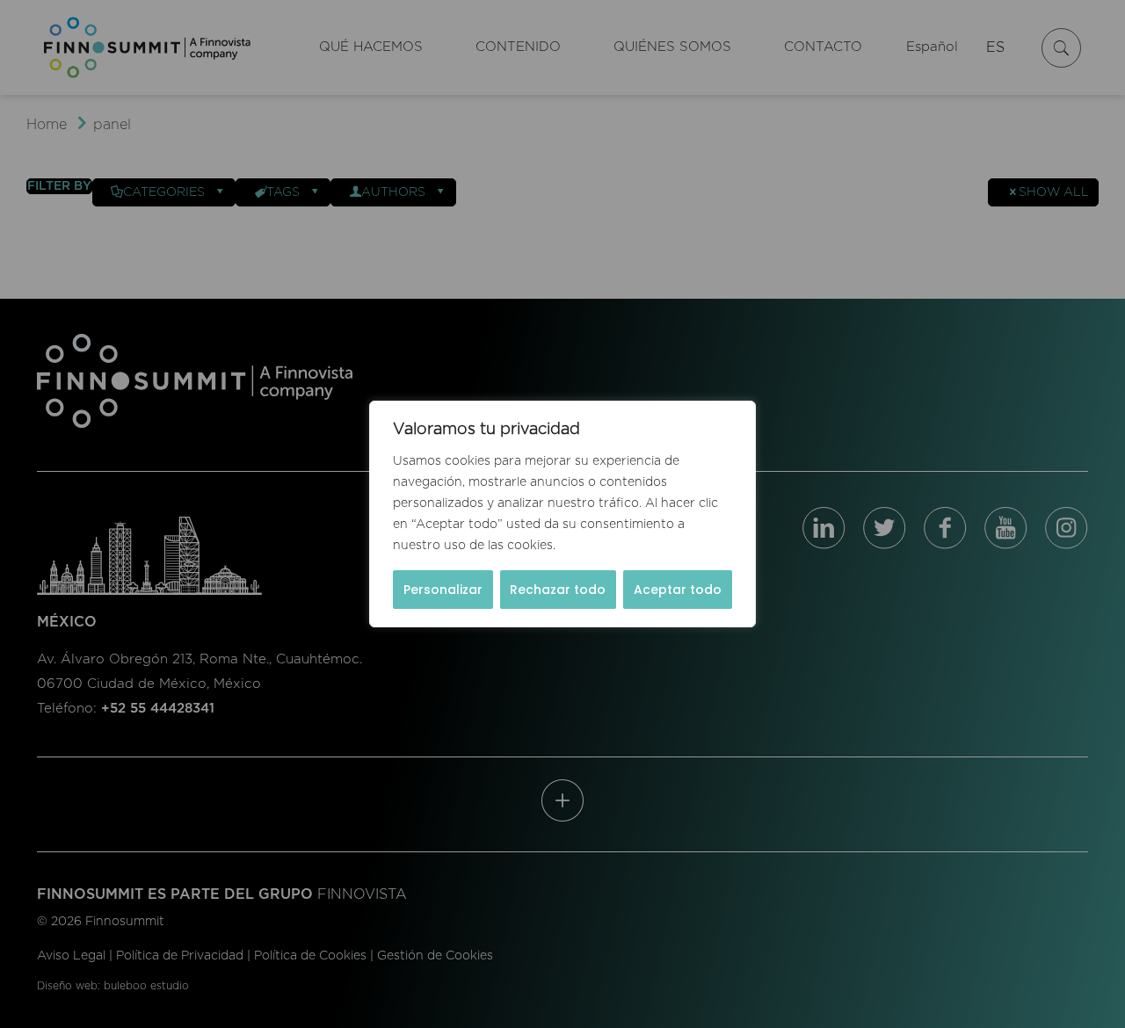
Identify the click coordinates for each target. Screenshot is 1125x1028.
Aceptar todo (678, 589)
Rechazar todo (558, 589)
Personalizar (443, 589)
